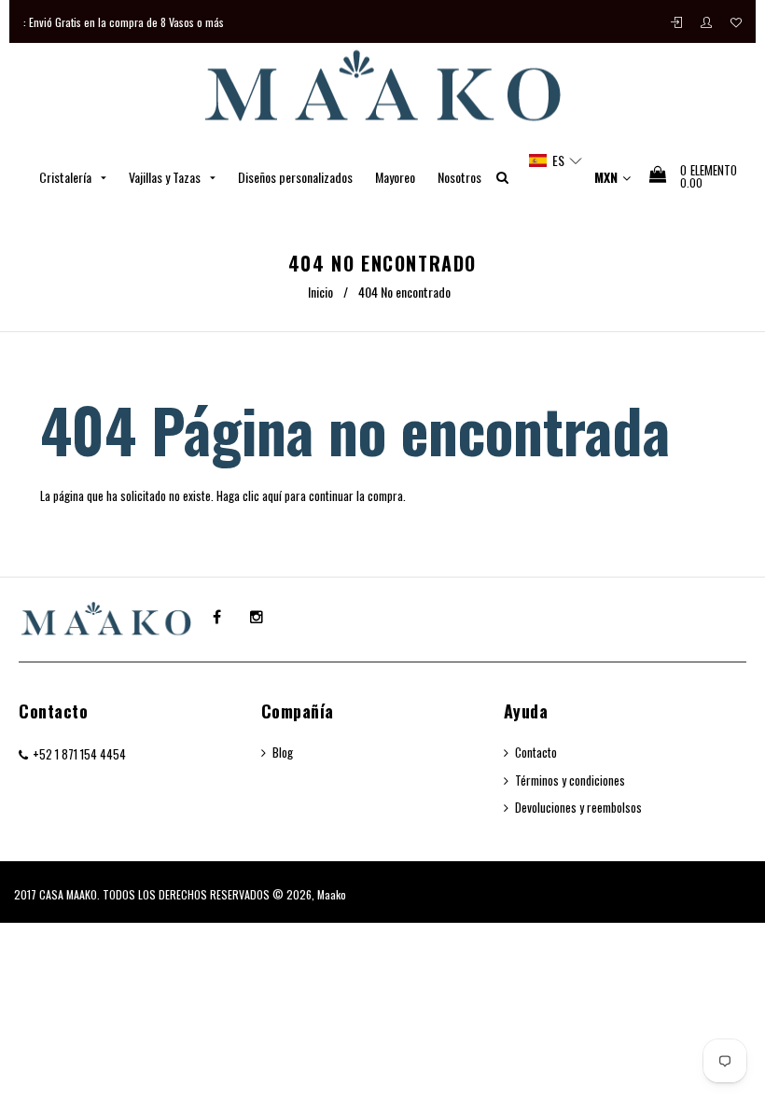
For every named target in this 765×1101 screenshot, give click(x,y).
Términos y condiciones (570, 780)
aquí (272, 495)
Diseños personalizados (295, 177)
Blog (282, 752)
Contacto (53, 711)
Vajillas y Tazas (166, 177)
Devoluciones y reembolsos (578, 807)
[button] (556, 160)
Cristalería (66, 177)
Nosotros (459, 177)
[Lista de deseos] (736, 22)
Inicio (320, 291)
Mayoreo (395, 177)
